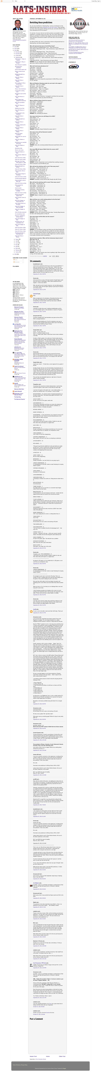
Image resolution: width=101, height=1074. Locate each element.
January (17, 252)
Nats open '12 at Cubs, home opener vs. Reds (20, 162)
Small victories (18, 188)
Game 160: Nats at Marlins (19, 81)
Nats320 (16, 383)
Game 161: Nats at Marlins (19, 78)
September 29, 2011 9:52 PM (39, 728)
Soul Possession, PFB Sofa (39, 963)
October (17, 55)
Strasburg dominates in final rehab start (20, 233)
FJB (15, 372)
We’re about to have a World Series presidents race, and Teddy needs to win (20, 326)
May (16, 244)
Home (48, 1056)
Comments (16, 262)
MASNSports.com (18, 376)
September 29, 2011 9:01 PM (39, 594)
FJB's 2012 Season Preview (20, 373)
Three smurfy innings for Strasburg (20, 174)
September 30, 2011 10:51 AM (39, 958)
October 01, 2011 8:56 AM (38, 1006)
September (17, 57)
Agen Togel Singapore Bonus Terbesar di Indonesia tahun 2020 (20, 319)
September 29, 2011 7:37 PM (39, 347)
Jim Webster (36, 883)
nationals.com (17, 347)
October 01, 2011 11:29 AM (39, 1014)
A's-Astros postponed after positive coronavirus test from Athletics (76, 53)
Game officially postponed (20, 212)
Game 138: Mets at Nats (20, 227)
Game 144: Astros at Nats (20, 176)
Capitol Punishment (18, 366)
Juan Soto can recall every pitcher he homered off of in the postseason (77, 41)
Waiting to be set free (19, 108)
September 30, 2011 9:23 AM (39, 918)
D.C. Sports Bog (18, 352)
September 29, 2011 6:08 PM (39, 274)
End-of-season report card (20, 69)
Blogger (64, 1068)
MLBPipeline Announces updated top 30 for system (19, 313)
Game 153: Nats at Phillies (19, 128)
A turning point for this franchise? (19, 114)
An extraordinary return (20, 214)
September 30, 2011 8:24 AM (39, 869)
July (16, 241)
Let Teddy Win (17, 324)
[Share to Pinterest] (58, 256)
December (17, 51)
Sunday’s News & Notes (19, 308)
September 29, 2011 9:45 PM (39, 703)
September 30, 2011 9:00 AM (39, 898)
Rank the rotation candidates (18, 134)
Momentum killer (18, 148)
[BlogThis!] (54, 256)
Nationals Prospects (19, 307)
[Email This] (52, 256)
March (16, 248)
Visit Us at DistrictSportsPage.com (19, 362)
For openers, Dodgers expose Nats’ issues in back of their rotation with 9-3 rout (20, 334)
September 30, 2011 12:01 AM (39, 740)
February (17, 250)
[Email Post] (50, 256)
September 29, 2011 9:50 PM (39, 719)
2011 (15, 50)
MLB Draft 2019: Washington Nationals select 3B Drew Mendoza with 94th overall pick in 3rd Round (20, 342)
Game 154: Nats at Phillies (19, 122)
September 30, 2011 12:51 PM (39, 997)
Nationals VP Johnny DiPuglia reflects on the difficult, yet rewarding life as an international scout (78, 44)
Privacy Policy (24, 1064)
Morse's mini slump (19, 150)
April (16, 246)
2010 (15, 254)
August (17, 239)
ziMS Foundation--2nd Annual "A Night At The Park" (20, 385)
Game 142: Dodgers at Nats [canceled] (20, 207)
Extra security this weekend (19, 186)
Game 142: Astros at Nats (20, 192)
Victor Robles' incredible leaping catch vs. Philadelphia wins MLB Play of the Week (78, 47)
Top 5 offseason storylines (20, 64)
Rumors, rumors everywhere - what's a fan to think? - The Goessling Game (20, 379)
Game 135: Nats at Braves (19, 236)
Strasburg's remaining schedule (19, 190)
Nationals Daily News (19, 389)
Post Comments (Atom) (41, 1059)
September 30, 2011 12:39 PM (39, 967)
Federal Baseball (18, 339)
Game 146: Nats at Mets (20, 164)
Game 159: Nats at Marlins (19, 87)
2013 (15, 46)
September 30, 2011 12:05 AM (39, 750)
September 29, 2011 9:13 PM (39, 605)
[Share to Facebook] (57, 256)
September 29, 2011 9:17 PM (39, 612)
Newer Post (33, 1056)
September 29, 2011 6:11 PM (39, 289)
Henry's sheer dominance (20, 88)
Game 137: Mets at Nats (20, 229)
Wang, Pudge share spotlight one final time (20, 100)
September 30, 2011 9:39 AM (39, 936)
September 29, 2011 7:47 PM (39, 358)
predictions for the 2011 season (50, 27)
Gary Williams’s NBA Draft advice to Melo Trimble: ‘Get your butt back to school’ (20, 355)
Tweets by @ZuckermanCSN (75, 58)
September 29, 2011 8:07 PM (39, 548)
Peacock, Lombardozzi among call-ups (20, 216)
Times (50, 1003)
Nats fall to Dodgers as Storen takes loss (20, 201)
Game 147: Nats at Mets (20, 159)
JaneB (34, 609)
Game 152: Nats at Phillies (19, 131)
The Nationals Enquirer (19, 399)
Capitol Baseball (18, 391)
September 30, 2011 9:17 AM (39, 907)
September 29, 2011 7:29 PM (39, 325)
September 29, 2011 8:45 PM (39, 563)
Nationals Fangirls (18, 317)
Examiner (48, 1012)
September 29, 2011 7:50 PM (39, 380)
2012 (15, 48)
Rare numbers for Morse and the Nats (20, 84)
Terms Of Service (16, 1064)
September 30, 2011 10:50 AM (39, 945)
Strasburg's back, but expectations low (19, 222)
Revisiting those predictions (18, 67)
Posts (15, 259)
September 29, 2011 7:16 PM (39, 311)
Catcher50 (35, 293)
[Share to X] (55, 256)
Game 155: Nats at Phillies (19, 117)
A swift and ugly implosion (20, 178)
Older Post (62, 1056)
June (16, 242)
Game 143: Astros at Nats (20, 183)
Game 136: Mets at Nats (20, 231)
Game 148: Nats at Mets (20, 157)
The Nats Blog (17, 397)
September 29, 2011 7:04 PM (39, 302)
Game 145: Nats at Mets (20, 169)
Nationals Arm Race (18, 311)
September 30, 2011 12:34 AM (39, 775)
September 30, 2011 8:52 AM (39, 878)
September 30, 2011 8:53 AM (39, 889)
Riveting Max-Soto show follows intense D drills (19, 349)
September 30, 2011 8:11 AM (39, 816)
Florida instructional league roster (19, 195)
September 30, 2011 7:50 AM (39, 804)
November (17, 53)
